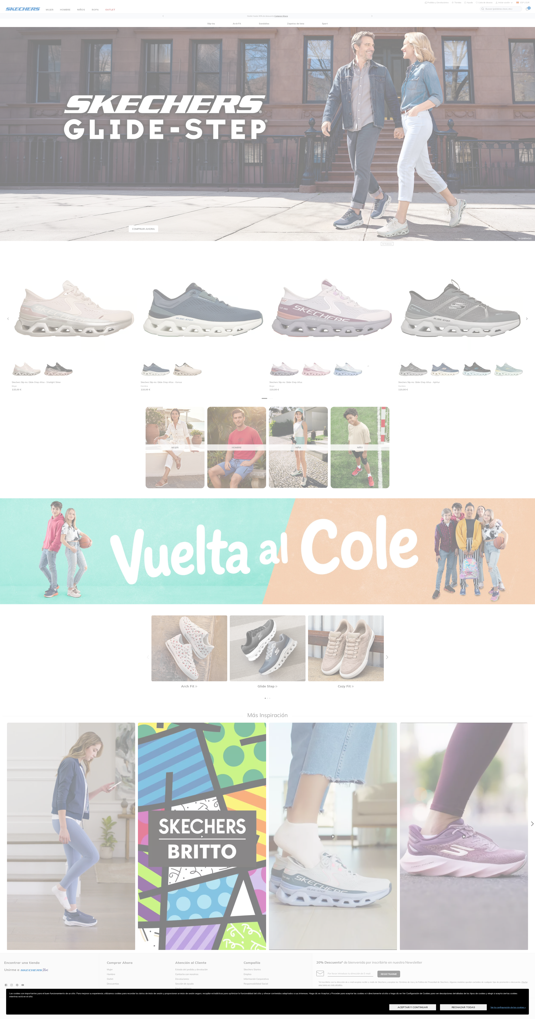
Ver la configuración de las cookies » (508, 1007)
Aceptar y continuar (413, 1007)
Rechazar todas (463, 1007)
